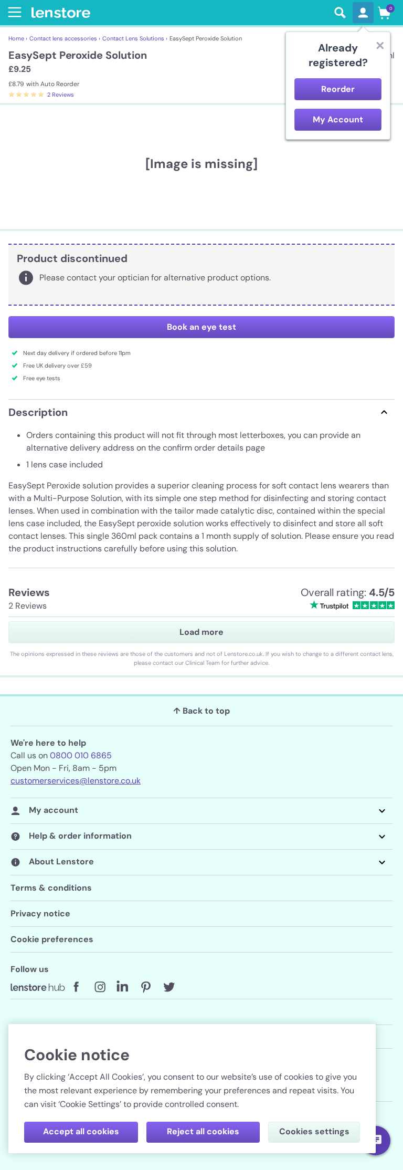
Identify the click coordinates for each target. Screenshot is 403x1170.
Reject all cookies (203, 1131)
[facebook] (76, 987)
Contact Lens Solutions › (134, 38)
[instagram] (99, 987)
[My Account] (363, 12)
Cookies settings (314, 1131)
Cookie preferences (51, 939)
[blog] (37, 987)
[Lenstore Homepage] (179, 12)
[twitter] (169, 987)
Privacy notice (40, 913)
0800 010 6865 (81, 755)
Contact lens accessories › (64, 38)
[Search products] (340, 12)
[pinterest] (145, 987)
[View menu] (12, 12)
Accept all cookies (81, 1131)
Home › (17, 38)
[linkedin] (122, 987)
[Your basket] (384, 12)
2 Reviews (60, 94)
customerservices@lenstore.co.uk (75, 780)
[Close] (380, 45)
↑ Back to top (201, 710)
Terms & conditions (51, 887)
